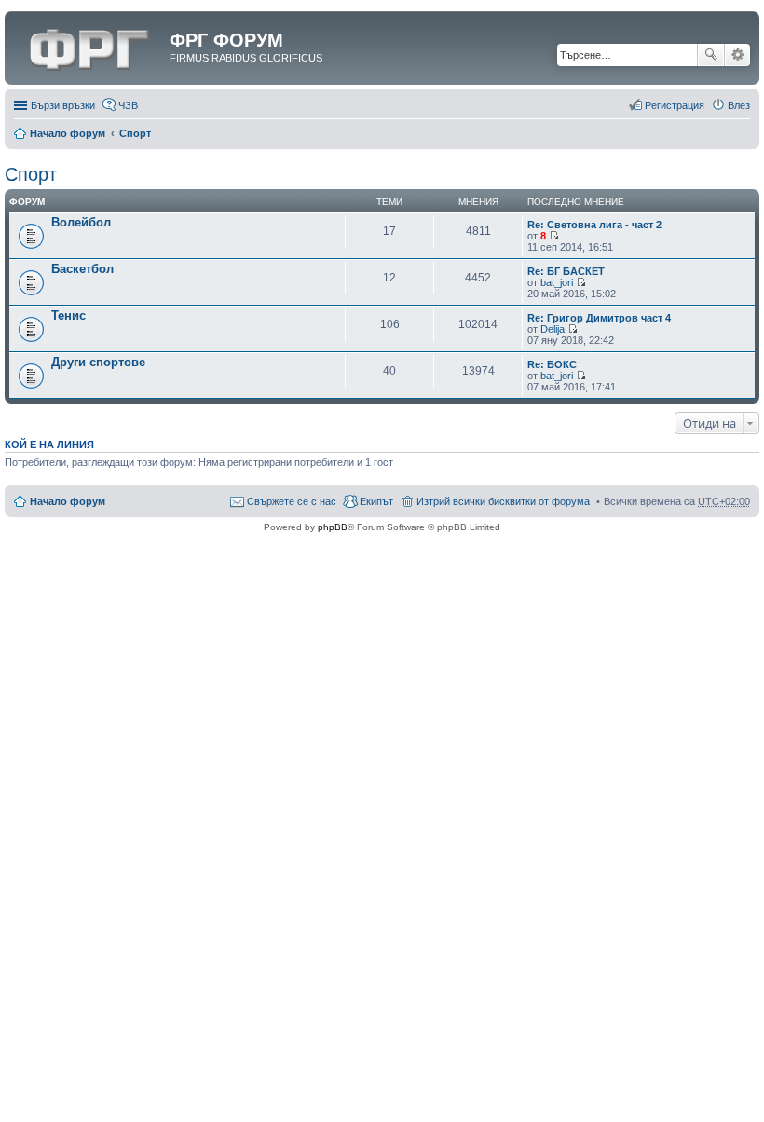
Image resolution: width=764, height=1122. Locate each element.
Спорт (135, 133)
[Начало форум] (89, 45)
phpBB (333, 527)
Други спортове (98, 362)
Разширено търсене (737, 55)
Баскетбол (82, 269)
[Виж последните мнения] (554, 235)
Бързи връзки (63, 105)
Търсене (711, 55)
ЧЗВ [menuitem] (128, 105)
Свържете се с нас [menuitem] (291, 501)
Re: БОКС (552, 364)
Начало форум (67, 133)
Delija (552, 329)
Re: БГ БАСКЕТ (566, 271)
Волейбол (81, 222)
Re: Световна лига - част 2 (594, 224)
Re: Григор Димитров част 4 (599, 317)
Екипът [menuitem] (376, 501)
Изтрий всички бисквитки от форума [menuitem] (503, 501)
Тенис (68, 315)
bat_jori (556, 282)
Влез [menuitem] (739, 105)
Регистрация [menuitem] (674, 105)
